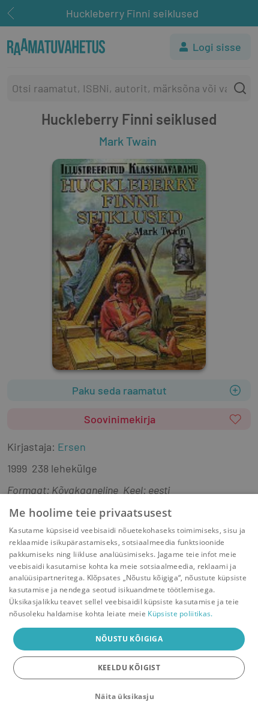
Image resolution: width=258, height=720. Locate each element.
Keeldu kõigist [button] (129, 667)
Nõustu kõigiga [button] (129, 639)
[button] (129, 696)
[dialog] (129, 607)
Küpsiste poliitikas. (180, 613)
